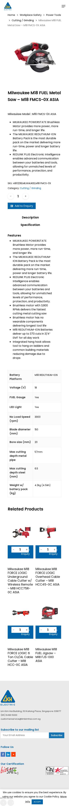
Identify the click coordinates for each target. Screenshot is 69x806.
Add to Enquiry (24, 206)
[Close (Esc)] (11, 798)
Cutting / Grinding (23, 20)
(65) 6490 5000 (9, 715)
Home (11, 15)
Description (30, 217)
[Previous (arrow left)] (3, 802)
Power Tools (53, 15)
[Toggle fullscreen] (4, 798)
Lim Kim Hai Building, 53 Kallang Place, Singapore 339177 (31, 711)
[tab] (34, 217)
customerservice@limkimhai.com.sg (21, 719)
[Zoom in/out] (1, 798)
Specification (30, 225)
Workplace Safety (31, 15)
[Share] (8, 798)
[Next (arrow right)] (10, 802)
